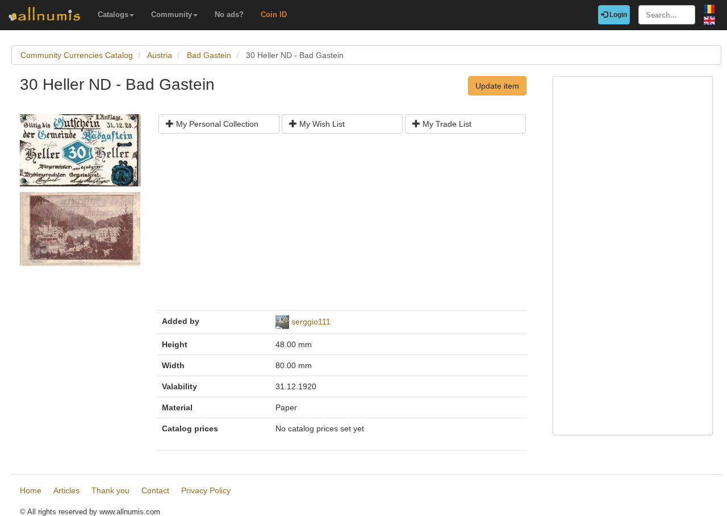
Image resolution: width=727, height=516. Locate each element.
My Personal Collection (216, 123)
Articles (66, 490)
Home (30, 490)
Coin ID (274, 14)
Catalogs (113, 14)
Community (171, 14)
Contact (155, 490)
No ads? (229, 14)
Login (617, 15)
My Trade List (445, 123)
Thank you (110, 490)
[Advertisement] (342, 226)
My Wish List (321, 123)
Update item (497, 85)
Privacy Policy (206, 490)
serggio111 (311, 321)
